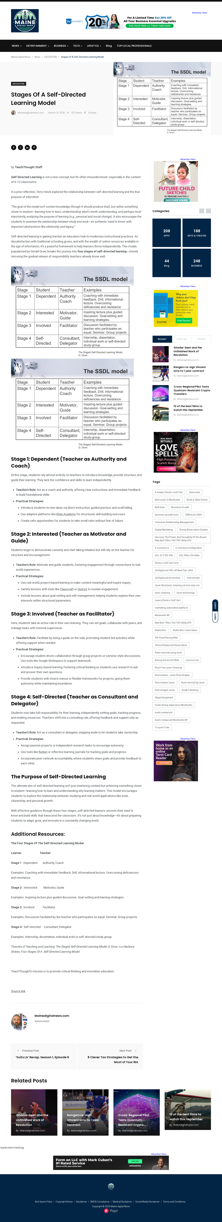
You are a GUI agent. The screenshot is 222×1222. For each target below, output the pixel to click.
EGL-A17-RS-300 (164, 555)
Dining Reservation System (193, 529)
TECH (76, 46)
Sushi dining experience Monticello (173, 705)
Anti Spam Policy (43, 1201)
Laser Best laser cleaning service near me (177, 585)
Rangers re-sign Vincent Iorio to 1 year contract (190, 369)
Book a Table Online (197, 499)
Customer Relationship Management (174, 522)
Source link (18, 991)
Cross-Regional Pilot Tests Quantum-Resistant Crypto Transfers (192, 390)
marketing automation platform (171, 607)
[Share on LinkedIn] (27, 147)
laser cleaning (162, 592)
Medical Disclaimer (122, 1201)
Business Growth (180, 507)
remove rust (192, 660)
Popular (181, 339)
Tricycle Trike (162, 727)
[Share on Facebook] (13, 147)
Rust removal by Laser (193, 682)
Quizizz (82, 589)
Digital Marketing (164, 529)
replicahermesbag (12, 1147)
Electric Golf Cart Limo (167, 563)
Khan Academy (66, 514)
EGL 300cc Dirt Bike (189, 555)
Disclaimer (81, 1201)
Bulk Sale (160, 507)
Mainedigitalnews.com (52, 1016)
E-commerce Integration (189, 548)
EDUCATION (18, 84)
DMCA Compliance (99, 1201)
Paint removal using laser (168, 652)
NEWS (15, 46)
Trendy (201, 339)
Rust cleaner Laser (165, 682)
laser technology (186, 592)
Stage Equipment (164, 697)
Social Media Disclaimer (147, 1201)
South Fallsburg (190, 690)
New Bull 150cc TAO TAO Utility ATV (173, 622)
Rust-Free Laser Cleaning (168, 667)
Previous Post (30, 1051)
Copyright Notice (64, 1201)
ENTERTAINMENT (36, 46)
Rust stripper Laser (165, 690)
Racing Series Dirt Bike (167, 660)
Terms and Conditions (174, 1201)
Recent (162, 339)
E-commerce (162, 548)
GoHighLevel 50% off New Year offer (174, 570)
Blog (109, 46)
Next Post (125, 1051)
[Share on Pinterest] (34, 147)
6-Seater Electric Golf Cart (169, 492)
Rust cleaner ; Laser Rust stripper (172, 675)
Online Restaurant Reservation (171, 645)
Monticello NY (162, 615)
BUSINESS (60, 46)
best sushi (194, 492)
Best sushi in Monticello (167, 499)
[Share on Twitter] (20, 147)
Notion (43, 752)
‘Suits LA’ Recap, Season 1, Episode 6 (42, 1057)
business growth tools (167, 514)
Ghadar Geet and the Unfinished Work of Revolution (188, 351)
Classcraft (67, 589)
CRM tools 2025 (193, 514)
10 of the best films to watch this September (188, 408)
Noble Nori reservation (185, 630)
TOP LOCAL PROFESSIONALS (134, 46)
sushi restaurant (163, 712)
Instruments (193, 578)
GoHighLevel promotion (167, 578)
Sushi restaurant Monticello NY (171, 720)
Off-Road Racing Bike (166, 637)
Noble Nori (160, 630)
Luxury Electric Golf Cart (167, 600)
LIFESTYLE (93, 46)
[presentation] (201, 210)
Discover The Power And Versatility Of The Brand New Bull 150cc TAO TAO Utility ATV (180, 539)
